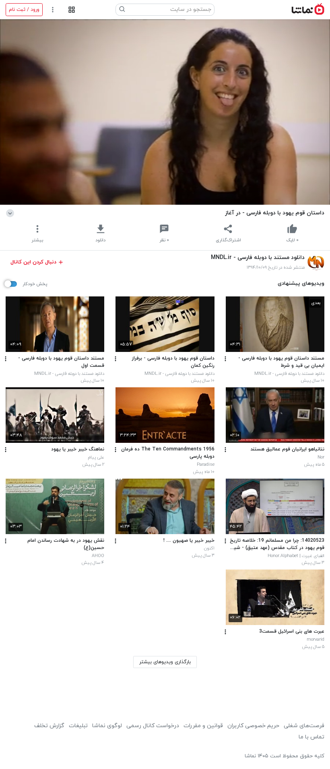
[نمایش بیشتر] (11, 213)
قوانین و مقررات (203, 726)
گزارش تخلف (49, 726)
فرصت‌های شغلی (304, 726)
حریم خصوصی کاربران (253, 726)
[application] (165, 112)
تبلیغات (78, 726)
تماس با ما (311, 737)
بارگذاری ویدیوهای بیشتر (165, 662)
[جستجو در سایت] (122, 10)
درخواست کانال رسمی (152, 726)
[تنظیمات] (53, 9)
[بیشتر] (225, 359)
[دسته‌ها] (71, 9)
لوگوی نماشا (107, 726)
